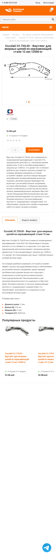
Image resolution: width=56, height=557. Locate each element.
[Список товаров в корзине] (52, 12)
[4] (16, 140)
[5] (19, 140)
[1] (8, 140)
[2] (10, 140)
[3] (13, 140)
